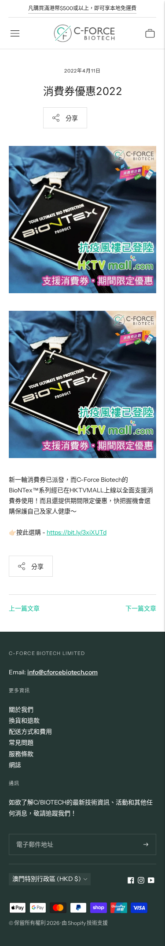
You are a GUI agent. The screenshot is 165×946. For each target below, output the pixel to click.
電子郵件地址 (33, 833)
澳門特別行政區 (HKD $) (46, 879)
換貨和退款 (24, 720)
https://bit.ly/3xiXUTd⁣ (76, 532)
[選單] (15, 33)
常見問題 (21, 742)
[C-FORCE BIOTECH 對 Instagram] (141, 881)
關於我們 (21, 709)
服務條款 (21, 754)
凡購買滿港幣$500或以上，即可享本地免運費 (82, 8)
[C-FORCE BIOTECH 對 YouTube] (151, 881)
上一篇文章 (24, 608)
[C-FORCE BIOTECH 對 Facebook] (131, 881)
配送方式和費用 (30, 731)
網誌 (15, 765)
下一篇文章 (140, 608)
